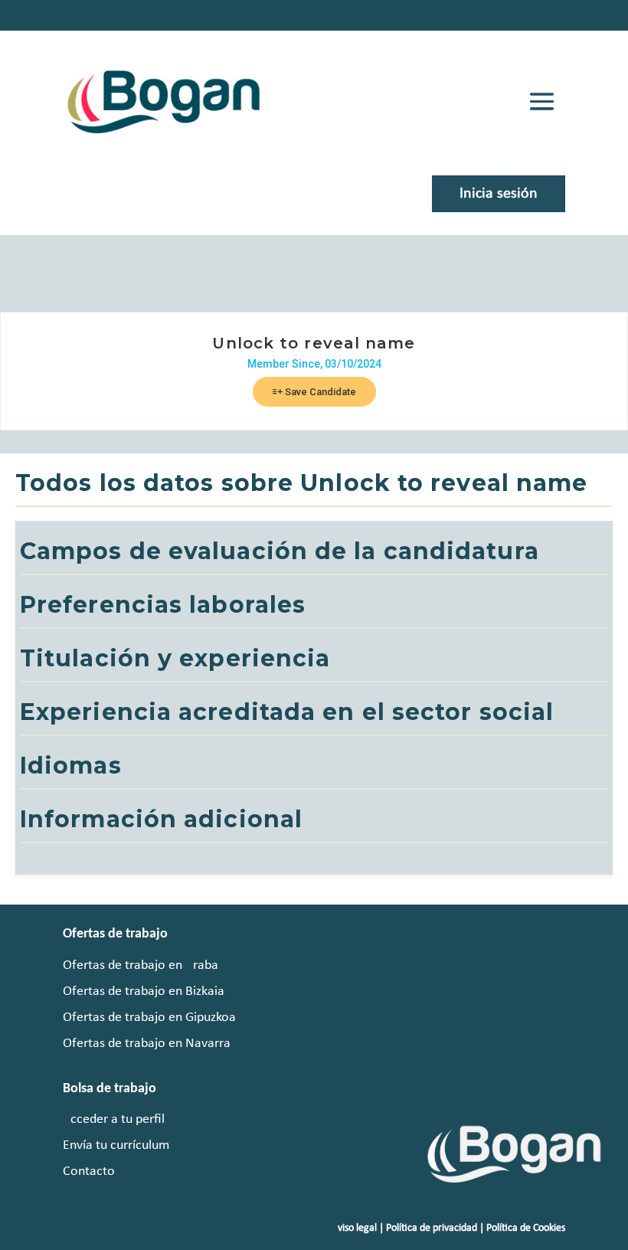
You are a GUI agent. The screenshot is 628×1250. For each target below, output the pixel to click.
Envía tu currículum (116, 1145)
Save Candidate (319, 392)
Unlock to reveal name (313, 343)
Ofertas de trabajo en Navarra (147, 1043)
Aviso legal (354, 1228)
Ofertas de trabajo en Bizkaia (143, 991)
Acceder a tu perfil (114, 1119)
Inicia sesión (499, 193)
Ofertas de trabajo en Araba (140, 965)
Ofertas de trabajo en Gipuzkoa (149, 1017)
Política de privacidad (431, 1228)
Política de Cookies (525, 1228)
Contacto (89, 1171)
